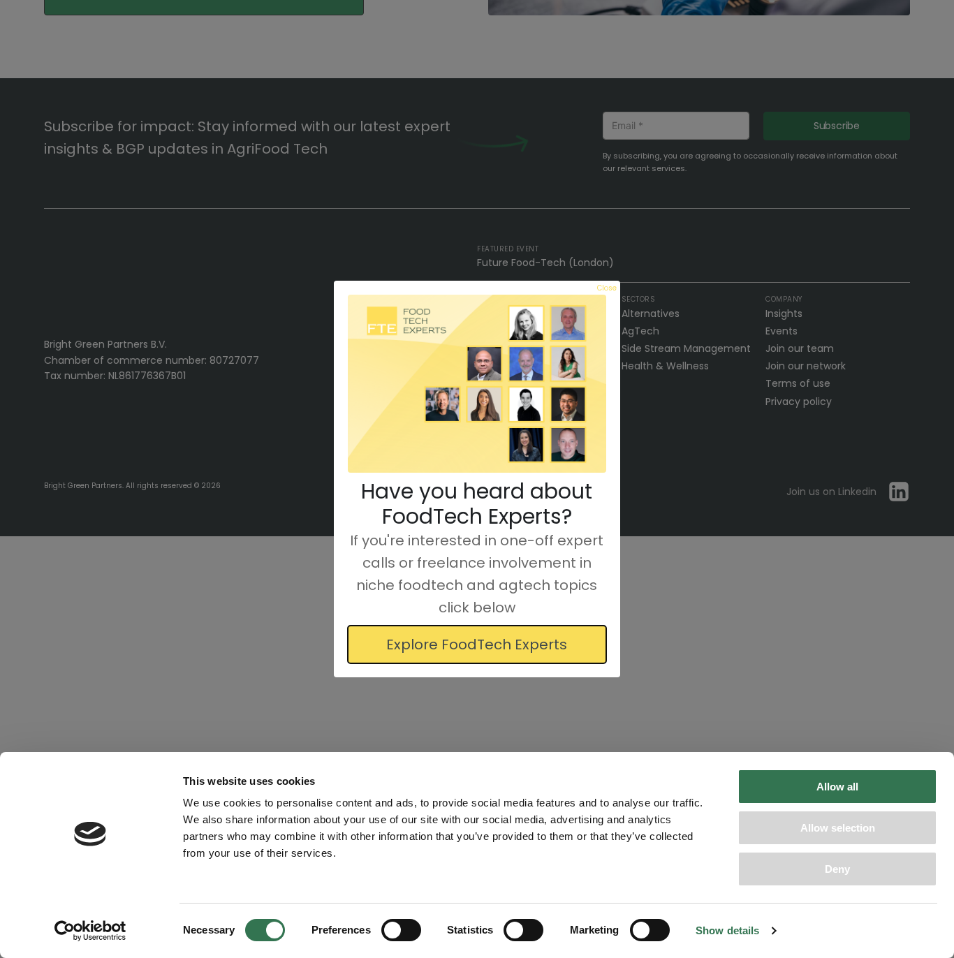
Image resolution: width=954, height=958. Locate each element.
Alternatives (651, 313)
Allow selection (837, 828)
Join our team (799, 348)
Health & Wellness (665, 366)
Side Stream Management (686, 348)
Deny (837, 869)
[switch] (401, 930)
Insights (783, 313)
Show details (727, 930)
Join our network (805, 366)
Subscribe (837, 126)
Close (607, 288)
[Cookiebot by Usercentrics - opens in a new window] (90, 930)
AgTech (640, 331)
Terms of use (797, 383)
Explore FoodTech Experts (476, 644)
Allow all (837, 787)
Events (781, 331)
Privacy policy (798, 401)
